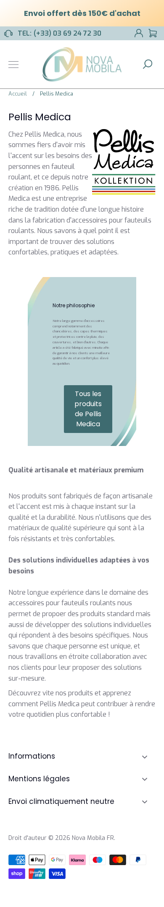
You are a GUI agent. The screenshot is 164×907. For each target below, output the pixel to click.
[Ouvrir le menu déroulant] (145, 756)
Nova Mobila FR (93, 838)
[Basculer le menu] (13, 64)
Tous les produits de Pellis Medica (88, 409)
